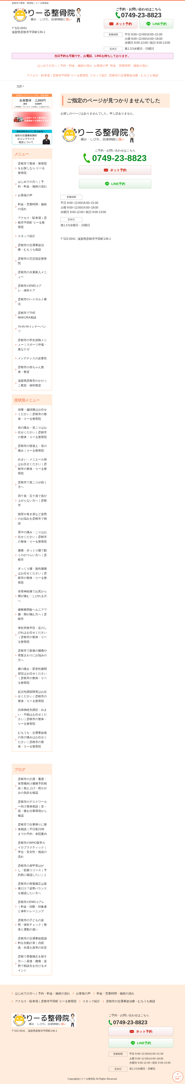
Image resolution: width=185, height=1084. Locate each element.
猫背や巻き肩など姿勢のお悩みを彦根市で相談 (32, 519)
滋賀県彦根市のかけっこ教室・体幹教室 (32, 383)
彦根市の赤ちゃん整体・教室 (31, 369)
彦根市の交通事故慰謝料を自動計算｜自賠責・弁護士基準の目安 (32, 943)
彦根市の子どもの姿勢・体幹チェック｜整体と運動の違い (32, 925)
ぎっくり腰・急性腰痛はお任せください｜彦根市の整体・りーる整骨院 (32, 575)
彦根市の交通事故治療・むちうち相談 (133, 75)
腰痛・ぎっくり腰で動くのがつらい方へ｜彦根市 (32, 555)
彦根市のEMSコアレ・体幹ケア (30, 288)
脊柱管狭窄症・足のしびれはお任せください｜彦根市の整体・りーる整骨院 (32, 634)
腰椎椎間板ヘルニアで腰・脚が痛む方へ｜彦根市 (32, 614)
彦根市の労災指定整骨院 (32, 261)
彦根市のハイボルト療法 (32, 301)
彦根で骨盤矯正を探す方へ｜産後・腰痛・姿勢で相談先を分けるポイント (32, 963)
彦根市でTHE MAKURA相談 (27, 315)
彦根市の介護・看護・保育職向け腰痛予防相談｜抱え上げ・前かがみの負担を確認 (32, 785)
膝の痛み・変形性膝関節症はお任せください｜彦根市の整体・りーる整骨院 (32, 675)
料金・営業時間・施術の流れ (129, 65)
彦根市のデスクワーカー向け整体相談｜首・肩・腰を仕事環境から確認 (32, 808)
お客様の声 (101, 65)
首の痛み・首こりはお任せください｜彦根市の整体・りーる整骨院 (32, 432)
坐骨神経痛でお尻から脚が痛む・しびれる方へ (32, 596)
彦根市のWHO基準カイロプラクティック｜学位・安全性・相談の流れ (32, 849)
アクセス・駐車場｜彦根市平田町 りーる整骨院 (57, 75)
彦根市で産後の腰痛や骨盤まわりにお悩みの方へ (32, 655)
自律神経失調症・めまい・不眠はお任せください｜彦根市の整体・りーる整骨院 (32, 716)
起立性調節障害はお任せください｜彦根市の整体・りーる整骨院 (32, 696)
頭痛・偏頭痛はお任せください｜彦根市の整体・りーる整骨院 (32, 414)
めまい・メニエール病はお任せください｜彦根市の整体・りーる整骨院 (32, 466)
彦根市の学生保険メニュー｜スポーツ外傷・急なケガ (32, 345)
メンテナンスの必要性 (32, 358)
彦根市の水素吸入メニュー (32, 274)
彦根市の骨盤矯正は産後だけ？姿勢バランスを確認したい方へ (32, 888)
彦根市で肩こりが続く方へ (32, 485)
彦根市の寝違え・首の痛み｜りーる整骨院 (32, 448)
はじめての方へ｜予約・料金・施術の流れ (64, 65)
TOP (19, 86)
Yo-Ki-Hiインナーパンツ (32, 329)
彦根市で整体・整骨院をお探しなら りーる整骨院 (32, 168)
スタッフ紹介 (98, 75)
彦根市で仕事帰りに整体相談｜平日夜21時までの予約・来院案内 (32, 829)
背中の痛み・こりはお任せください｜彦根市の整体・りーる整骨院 (32, 537)
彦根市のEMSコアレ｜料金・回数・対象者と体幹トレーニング (32, 906)
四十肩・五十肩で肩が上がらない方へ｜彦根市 (32, 500)
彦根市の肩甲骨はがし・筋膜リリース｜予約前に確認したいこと (32, 870)
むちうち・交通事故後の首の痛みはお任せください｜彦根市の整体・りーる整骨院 (32, 739)
